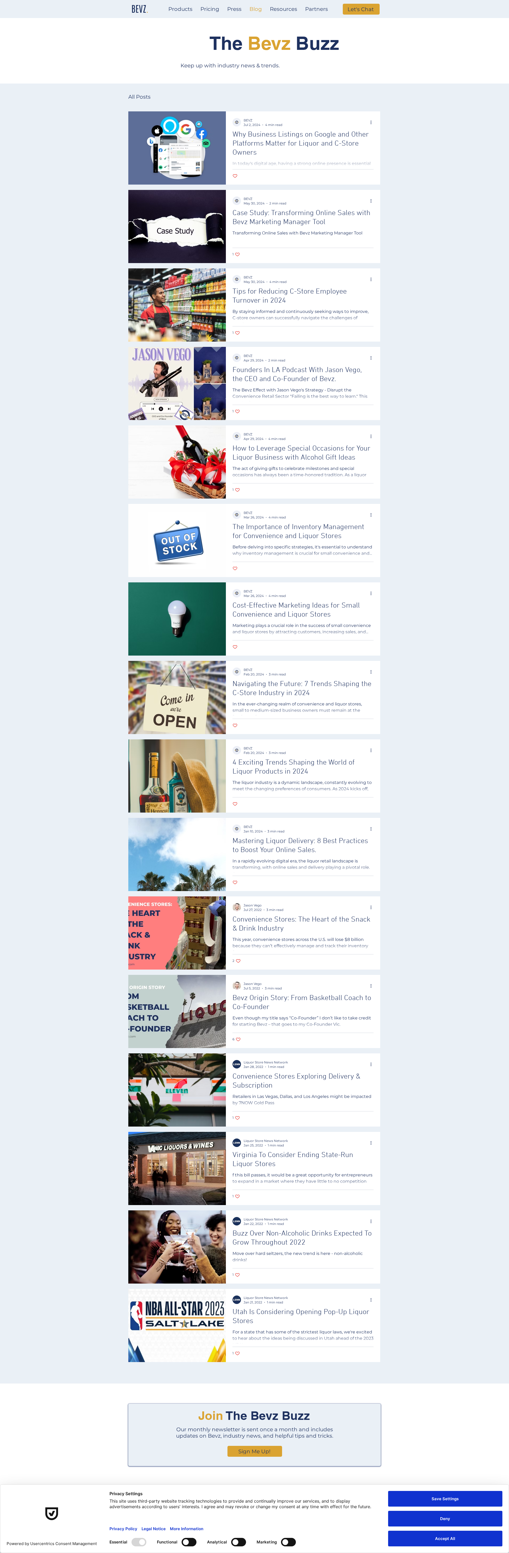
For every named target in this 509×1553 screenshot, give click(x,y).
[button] (180, 9)
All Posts (139, 97)
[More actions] (373, 122)
